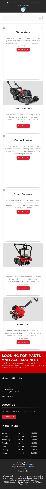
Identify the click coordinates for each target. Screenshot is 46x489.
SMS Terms (23, 469)
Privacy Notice (23, 463)
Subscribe (8, 417)
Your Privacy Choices (21, 465)
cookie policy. (30, 480)
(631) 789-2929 (7, 397)
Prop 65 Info (23, 471)
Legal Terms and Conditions (23, 467)
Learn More (22, 49)
